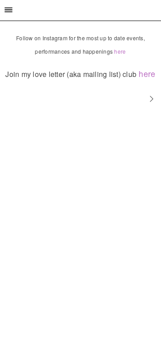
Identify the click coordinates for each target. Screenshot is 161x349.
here (120, 51)
